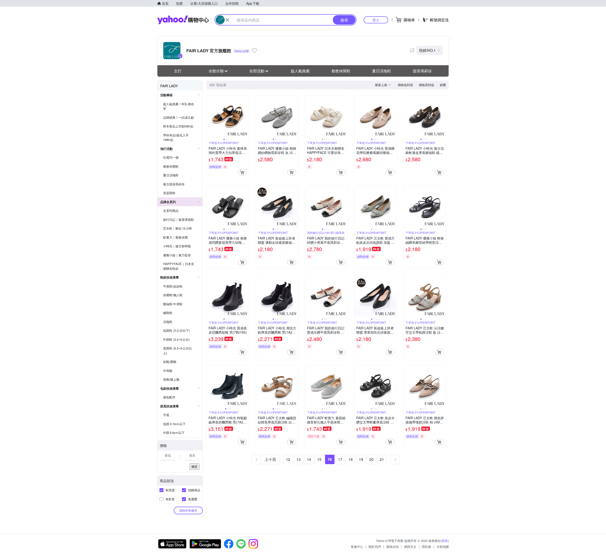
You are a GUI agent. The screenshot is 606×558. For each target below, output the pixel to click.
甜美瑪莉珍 (422, 71)
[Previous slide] (210, 116)
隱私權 (426, 546)
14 (309, 459)
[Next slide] (246, 116)
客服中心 (357, 546)
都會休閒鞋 (340, 71)
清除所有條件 (188, 510)
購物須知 (392, 546)
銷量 (443, 85)
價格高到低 (426, 85)
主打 (178, 71)
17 (340, 459)
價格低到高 (405, 85)
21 (382, 459)
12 (288, 459)
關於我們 (375, 546)
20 (371, 459)
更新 (445, 540)
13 (298, 459)
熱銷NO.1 (427, 50)
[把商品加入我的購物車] (242, 172)
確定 (195, 466)
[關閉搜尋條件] (227, 20)
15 (319, 459)
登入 (375, 19)
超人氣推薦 (300, 71)
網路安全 (410, 546)
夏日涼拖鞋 (381, 71)
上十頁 (270, 459)
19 (361, 459)
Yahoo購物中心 (183, 20)
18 (350, 459)
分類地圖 (443, 546)
